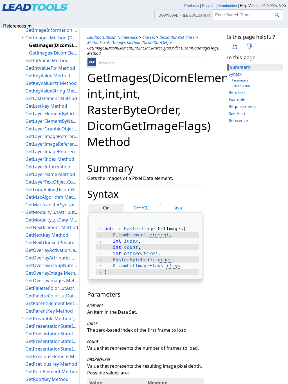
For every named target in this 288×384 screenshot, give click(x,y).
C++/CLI (142, 208)
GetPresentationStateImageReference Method (52, 326)
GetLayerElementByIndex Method (52, 113)
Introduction (227, 5)
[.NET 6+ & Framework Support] (91, 62)
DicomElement (130, 235)
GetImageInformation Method (52, 30)
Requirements (242, 106)
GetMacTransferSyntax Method (52, 205)
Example (237, 99)
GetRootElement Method (51, 372)
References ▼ (17, 25)
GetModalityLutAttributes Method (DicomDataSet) (52, 212)
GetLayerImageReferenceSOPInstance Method (52, 151)
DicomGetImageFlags (138, 265)
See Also (237, 113)
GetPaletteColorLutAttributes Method (52, 288)
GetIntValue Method (47, 60)
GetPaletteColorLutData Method (52, 296)
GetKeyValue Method (47, 76)
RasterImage (139, 228)
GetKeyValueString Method (52, 91)
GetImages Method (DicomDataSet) (137, 42)
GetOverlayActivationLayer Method (52, 250)
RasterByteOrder (134, 259)
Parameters (239, 80)
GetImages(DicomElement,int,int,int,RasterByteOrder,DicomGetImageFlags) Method (54, 45)
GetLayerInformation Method (52, 167)
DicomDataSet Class (176, 37)
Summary (240, 67)
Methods (94, 42)
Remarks (237, 92)
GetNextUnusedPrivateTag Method (52, 243)
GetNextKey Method (46, 235)
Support (208, 5)
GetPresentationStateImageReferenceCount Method (52, 334)
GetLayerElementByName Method (52, 121)
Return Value (241, 86)
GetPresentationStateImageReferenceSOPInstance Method (52, 341)
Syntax (235, 74)
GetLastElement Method (51, 98)
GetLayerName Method (50, 174)
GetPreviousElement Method (52, 356)
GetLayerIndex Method (49, 159)
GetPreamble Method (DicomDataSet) (52, 318)
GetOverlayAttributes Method (52, 258)
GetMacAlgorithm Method (52, 197)
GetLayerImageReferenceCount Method (52, 136)
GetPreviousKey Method (51, 364)
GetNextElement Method (51, 227)
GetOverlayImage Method (52, 273)
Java (178, 208)
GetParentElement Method (52, 303)
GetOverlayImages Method (52, 280)
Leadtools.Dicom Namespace (112, 37)
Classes (148, 37)
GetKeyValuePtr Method (51, 83)
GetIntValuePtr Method (50, 68)
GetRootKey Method (47, 379)
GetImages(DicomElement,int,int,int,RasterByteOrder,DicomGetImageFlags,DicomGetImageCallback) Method (54, 53)
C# (106, 208)
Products (191, 5)
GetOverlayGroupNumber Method (52, 265)
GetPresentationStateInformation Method (52, 349)
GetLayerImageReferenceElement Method (52, 144)
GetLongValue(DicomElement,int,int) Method (52, 189)
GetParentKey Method (49, 311)
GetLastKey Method (46, 106)
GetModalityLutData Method (52, 220)
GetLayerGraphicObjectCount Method (52, 129)
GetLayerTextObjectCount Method (52, 182)
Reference (238, 120)
